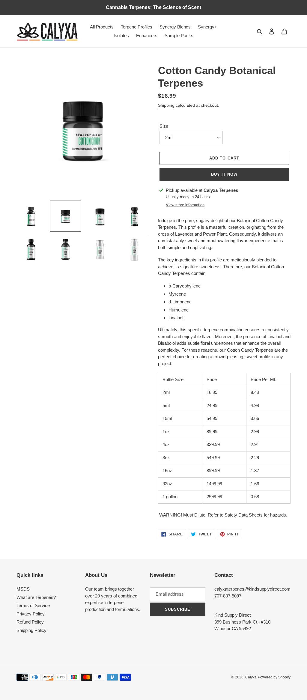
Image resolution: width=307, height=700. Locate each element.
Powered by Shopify (274, 677)
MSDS (23, 588)
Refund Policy (30, 621)
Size (163, 126)
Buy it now (224, 174)
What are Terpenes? (36, 597)
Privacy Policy (30, 613)
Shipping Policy (31, 630)
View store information (185, 205)
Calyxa (251, 677)
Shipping (166, 105)
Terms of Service (33, 605)
